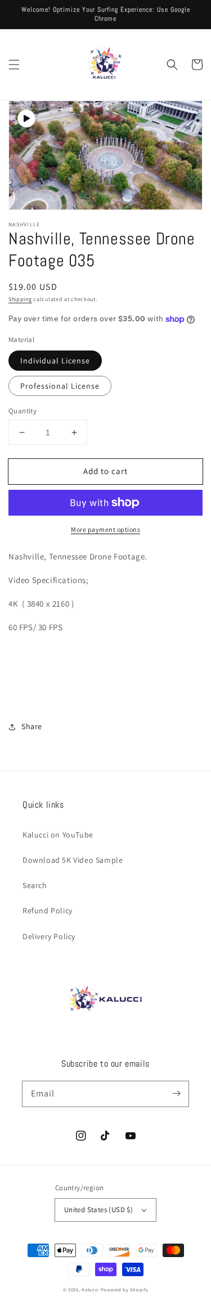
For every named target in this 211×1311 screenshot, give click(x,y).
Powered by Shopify (125, 1289)
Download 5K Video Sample (73, 860)
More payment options (105, 529)
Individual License (55, 361)
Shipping (20, 299)
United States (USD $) (98, 1209)
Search (35, 885)
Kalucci (90, 1289)
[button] (14, 64)
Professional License (60, 386)
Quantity (22, 411)
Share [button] (31, 726)
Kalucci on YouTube (58, 835)
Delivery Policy (49, 936)
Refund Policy (48, 910)
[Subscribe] (176, 1093)
